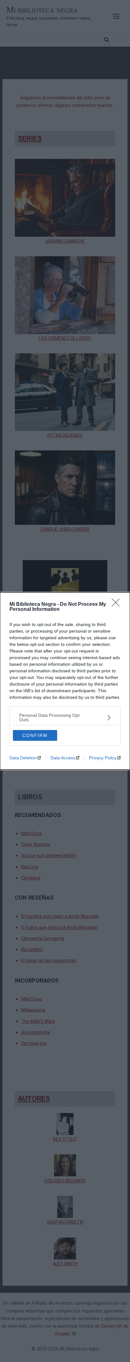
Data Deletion (23, 757)
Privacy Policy (102, 757)
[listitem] (65, 717)
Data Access (62, 757)
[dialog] (65, 681)
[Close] (118, 605)
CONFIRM (35, 735)
